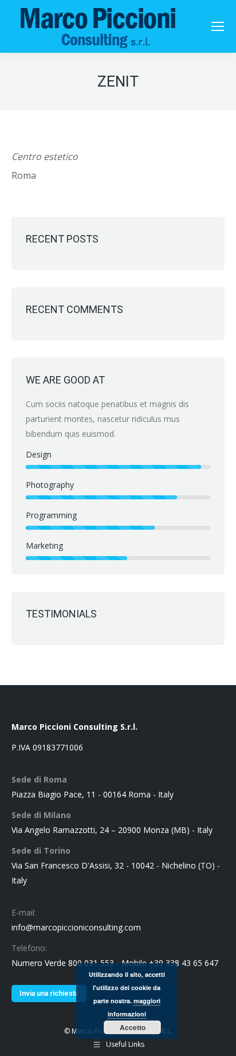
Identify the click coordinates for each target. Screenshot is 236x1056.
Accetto (132, 1027)
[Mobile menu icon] (218, 26)
